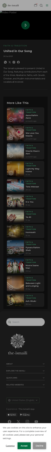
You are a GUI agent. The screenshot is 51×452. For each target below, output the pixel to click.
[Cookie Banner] (25, 437)
